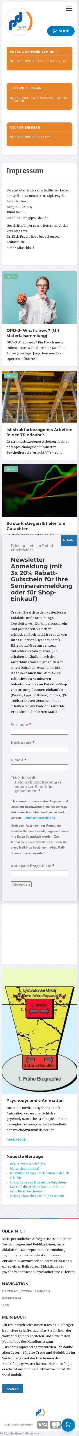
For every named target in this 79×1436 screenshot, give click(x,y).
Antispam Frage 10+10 (33, 866)
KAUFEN (13, 1388)
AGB (5, 1305)
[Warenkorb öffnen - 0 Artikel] (68, 1425)
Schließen (69, 540)
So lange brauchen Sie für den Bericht (37, 1196)
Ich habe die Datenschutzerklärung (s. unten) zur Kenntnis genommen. (38, 784)
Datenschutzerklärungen (26, 1291)
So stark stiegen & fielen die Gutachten (38, 1182)
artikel (11, 276)
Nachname (23, 742)
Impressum (11, 1298)
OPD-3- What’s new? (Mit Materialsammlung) (33, 333)
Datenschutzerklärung (40, 817)
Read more (16, 1139)
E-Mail (19, 760)
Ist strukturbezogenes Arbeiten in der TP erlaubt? (39, 432)
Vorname (21, 724)
